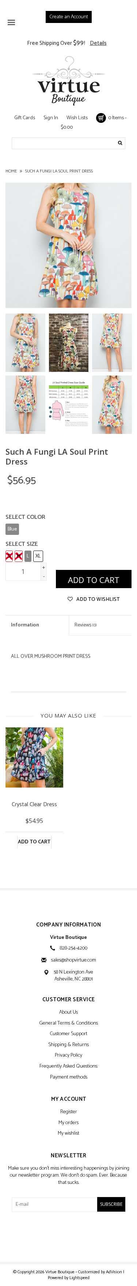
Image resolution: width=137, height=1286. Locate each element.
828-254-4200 (73, 948)
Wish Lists (77, 118)
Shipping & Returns (68, 1045)
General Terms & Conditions (68, 1023)
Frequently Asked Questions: (68, 1067)
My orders (68, 1123)
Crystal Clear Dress (34, 805)
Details (98, 43)
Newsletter (68, 1156)
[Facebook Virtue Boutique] (56, 1236)
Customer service (68, 1000)
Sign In (50, 118)
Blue (12, 529)
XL (38, 556)
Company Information (68, 925)
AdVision (114, 1271)
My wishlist (68, 1134)
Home (11, 171)
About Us (68, 1013)
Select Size (21, 544)
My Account (68, 1099)
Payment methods (68, 1077)
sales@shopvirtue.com (73, 960)
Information (25, 625)
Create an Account (68, 17)
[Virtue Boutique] (68, 81)
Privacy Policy (68, 1056)
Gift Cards (24, 118)
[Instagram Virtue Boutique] (81, 1236)
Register (68, 1112)
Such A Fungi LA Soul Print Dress (59, 171)
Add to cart (34, 842)
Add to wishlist (97, 599)
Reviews (86, 625)
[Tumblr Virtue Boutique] (69, 1236)
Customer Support (68, 1034)
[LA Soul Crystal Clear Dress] (34, 757)
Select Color (25, 517)
